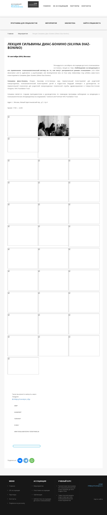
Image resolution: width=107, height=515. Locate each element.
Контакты (86, 6)
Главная (10, 33)
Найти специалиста (92, 23)
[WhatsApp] (31, 460)
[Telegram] (25, 460)
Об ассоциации (60, 6)
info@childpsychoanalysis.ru (95, 485)
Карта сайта (98, 499)
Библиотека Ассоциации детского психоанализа (42, 500)
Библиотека (70, 23)
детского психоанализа (17, 5)
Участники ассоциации (42, 490)
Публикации (38, 495)
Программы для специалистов (24, 23)
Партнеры (74, 6)
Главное (47, 6)
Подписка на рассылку (17, 503)
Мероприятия (51, 23)
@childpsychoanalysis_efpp (21, 399)
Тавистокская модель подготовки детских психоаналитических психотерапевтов (66, 497)
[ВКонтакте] (19, 460)
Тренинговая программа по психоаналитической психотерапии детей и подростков (67, 488)
